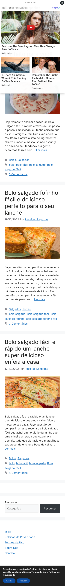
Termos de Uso (14, 542)
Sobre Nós (11, 547)
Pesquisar (11, 502)
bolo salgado (37, 164)
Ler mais (41, 150)
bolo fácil (22, 164)
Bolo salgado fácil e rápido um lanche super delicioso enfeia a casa (30, 352)
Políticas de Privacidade (20, 537)
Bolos (12, 159)
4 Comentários (18, 472)
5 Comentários (18, 174)
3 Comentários (18, 323)
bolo (12, 164)
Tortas (26, 309)
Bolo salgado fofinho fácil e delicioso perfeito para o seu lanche (31, 202)
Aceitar (9, 581)
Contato (10, 553)
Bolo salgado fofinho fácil (42, 318)
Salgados (23, 159)
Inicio (8, 531)
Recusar (23, 581)
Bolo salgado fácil (38, 313)
